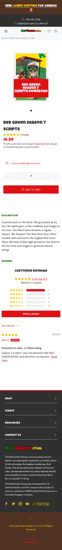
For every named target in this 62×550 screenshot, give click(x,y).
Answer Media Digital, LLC (24, 525)
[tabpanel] (31, 77)
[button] (11, 134)
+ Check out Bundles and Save (25, 163)
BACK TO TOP (31, 543)
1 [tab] (31, 110)
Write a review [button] (31, 313)
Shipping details (42, 143)
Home (4, 38)
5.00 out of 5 (39, 279)
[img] (10, 335)
